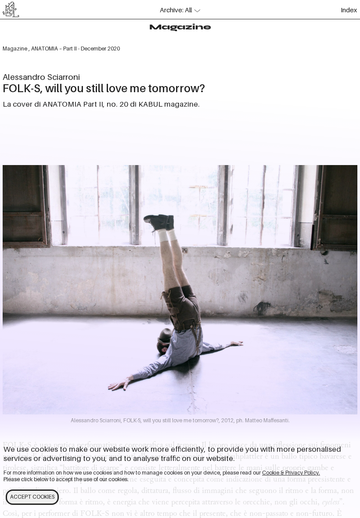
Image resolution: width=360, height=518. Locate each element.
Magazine (180, 27)
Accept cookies (32, 497)
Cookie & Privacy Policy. (291, 473)
